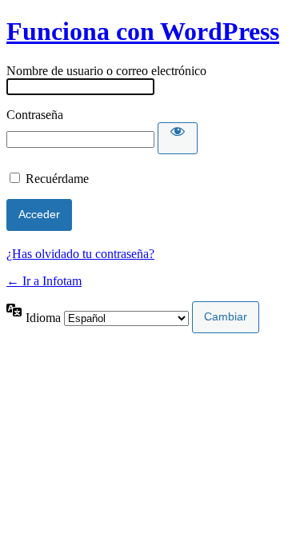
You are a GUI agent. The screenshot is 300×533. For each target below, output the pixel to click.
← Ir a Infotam (44, 281)
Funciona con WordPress (142, 31)
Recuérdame (57, 178)
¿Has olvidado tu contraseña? (80, 254)
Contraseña (34, 114)
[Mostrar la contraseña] (178, 138)
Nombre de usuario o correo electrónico (106, 71)
